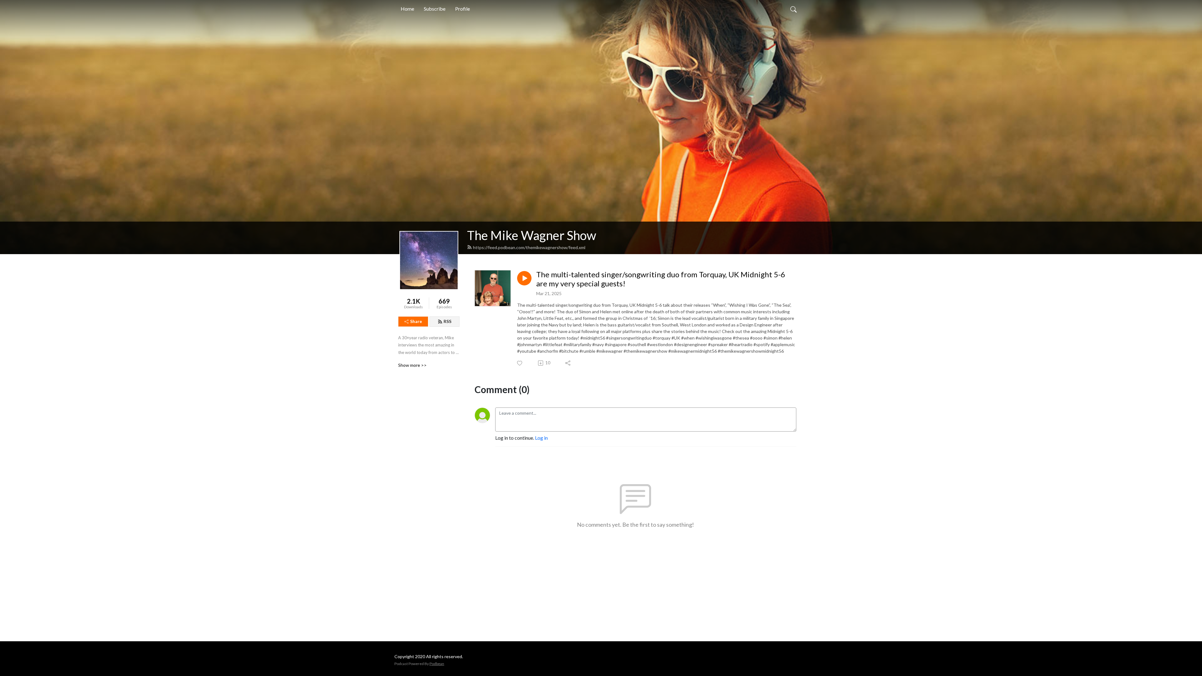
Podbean (436, 663)
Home (407, 9)
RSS (447, 321)
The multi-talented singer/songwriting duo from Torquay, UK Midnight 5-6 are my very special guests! (660, 279)
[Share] (568, 363)
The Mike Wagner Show (531, 235)
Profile (462, 9)
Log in (541, 438)
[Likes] (520, 363)
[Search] (793, 9)
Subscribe (434, 9)
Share (416, 321)
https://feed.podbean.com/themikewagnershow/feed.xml (529, 247)
